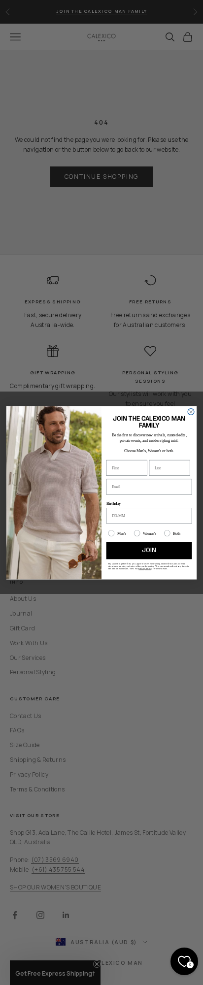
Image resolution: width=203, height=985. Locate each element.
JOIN (149, 550)
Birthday (113, 503)
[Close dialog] (191, 411)
